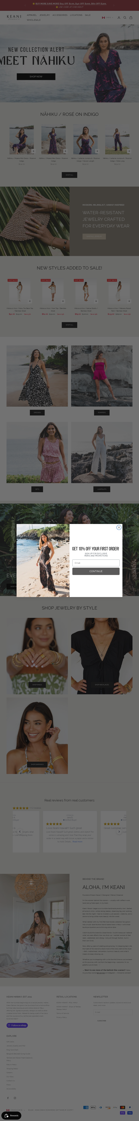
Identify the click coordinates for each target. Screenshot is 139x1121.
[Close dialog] (119, 527)
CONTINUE (95, 571)
